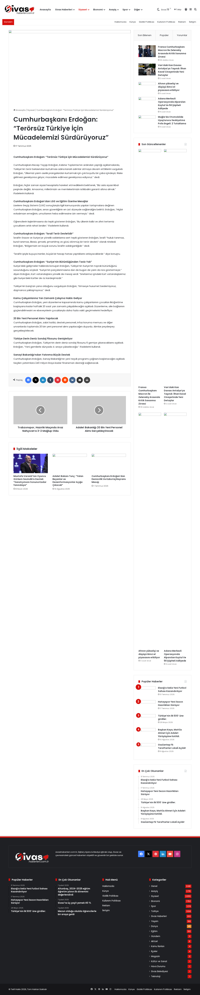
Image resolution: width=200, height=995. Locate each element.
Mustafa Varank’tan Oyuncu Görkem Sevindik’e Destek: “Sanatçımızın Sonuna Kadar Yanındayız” (29, 481)
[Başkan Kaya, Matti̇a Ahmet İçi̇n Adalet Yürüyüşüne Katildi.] (147, 734)
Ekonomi (98, 9)
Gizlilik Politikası (146, 21)
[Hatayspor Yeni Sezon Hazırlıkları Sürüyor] (147, 706)
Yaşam (154, 921)
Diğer (137, 9)
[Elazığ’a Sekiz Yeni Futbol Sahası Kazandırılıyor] (147, 692)
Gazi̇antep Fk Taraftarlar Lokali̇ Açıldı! (172, 746)
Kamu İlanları (157, 946)
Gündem (155, 936)
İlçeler (154, 951)
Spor (125, 9)
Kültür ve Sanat (159, 961)
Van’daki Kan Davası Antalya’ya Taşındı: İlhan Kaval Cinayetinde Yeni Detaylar (172, 70)
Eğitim (154, 931)
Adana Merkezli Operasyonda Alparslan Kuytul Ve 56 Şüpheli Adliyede (171, 103)
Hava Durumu (158, 966)
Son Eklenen (144, 35)
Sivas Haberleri (63, 9)
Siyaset (82, 9)
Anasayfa (45, 9)
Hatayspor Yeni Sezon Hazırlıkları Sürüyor (170, 703)
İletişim (192, 21)
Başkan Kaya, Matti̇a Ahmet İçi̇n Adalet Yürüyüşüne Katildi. (170, 733)
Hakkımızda (120, 21)
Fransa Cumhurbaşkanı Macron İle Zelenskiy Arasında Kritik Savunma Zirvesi (172, 51)
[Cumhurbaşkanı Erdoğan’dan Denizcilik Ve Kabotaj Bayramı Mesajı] (109, 463)
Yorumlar (182, 35)
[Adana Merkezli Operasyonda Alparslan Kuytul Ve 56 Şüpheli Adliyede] (147, 103)
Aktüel (154, 941)
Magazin (155, 956)
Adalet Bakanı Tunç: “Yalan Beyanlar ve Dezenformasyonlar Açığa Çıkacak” (67, 481)
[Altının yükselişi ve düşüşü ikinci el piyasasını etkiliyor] (147, 88)
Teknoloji (155, 976)
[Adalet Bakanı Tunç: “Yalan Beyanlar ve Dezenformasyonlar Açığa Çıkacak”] (69, 463)
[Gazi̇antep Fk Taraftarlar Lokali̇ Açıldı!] (147, 749)
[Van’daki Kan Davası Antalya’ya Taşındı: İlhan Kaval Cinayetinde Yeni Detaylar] (147, 69)
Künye (133, 21)
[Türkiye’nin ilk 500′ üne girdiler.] (147, 720)
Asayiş (112, 9)
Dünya (154, 926)
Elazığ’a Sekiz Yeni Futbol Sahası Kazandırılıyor (172, 689)
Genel (154, 886)
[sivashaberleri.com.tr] (20, 9)
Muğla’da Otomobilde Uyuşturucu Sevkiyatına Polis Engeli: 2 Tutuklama (172, 120)
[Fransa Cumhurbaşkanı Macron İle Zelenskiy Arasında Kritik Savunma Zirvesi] (147, 51)
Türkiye (155, 911)
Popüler (164, 35)
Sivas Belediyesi (159, 971)
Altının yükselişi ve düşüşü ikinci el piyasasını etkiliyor (169, 87)
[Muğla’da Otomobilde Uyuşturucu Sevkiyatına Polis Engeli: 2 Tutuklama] (147, 121)
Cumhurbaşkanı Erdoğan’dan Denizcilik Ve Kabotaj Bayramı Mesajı (109, 479)
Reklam (182, 21)
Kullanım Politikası (166, 21)
